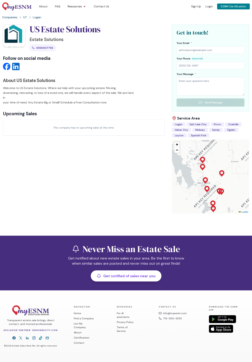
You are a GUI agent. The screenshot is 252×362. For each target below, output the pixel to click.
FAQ (57, 6)
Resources (75, 6)
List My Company (80, 325)
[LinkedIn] (27, 338)
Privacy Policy (125, 322)
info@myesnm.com (175, 313)
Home (77, 313)
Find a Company (84, 318)
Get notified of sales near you (129, 276)
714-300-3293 (172, 318)
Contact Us (101, 6)
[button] (205, 180)
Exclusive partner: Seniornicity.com (31, 330)
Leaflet (244, 211)
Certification (81, 337)
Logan (37, 17)
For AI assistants (123, 315)
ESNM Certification (233, 6)
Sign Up (196, 6)
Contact (79, 342)
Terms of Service (122, 329)
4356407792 (44, 47)
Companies (9, 17)
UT (25, 17)
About (43, 6)
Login (209, 6)
